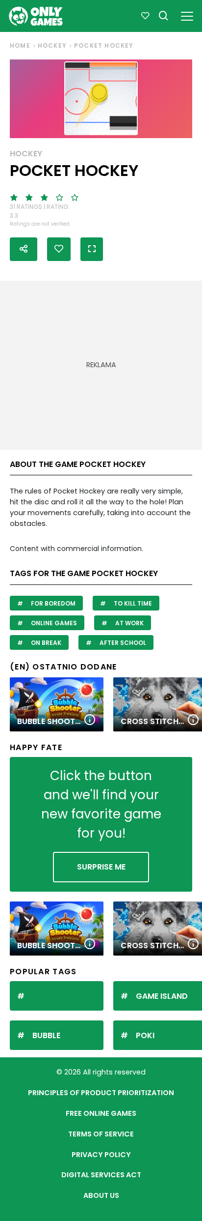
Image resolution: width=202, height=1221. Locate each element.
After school (122, 643)
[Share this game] (23, 249)
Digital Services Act (101, 1175)
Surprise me (101, 866)
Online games (53, 623)
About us (101, 1195)
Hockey (52, 45)
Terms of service (101, 1134)
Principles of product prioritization (101, 1093)
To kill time (132, 603)
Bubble (46, 1035)
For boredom (52, 603)
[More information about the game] (89, 720)
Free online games (101, 1113)
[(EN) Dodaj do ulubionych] (59, 249)
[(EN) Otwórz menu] (187, 14)
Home (20, 45)
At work (129, 623)
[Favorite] (145, 16)
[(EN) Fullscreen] (91, 249)
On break (45, 643)
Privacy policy (101, 1155)
